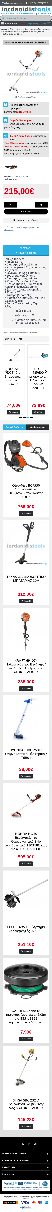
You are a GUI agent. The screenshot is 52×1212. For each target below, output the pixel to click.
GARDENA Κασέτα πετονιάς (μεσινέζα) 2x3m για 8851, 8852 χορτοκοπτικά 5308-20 (26, 1016)
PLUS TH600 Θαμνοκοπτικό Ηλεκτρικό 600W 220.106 (14, 378)
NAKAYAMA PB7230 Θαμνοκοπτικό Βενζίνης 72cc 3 (18, 332)
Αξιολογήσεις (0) (26, 253)
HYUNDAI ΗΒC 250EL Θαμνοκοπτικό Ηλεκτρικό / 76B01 (26, 754)
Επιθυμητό (20, 220)
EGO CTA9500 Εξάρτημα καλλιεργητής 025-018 (26, 929)
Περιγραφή (26, 248)
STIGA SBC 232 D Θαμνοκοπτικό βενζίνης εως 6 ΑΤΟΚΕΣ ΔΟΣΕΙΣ (26, 1104)
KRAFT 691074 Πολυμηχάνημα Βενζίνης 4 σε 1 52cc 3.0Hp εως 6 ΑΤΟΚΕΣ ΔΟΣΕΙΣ (26, 666)
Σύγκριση (34, 220)
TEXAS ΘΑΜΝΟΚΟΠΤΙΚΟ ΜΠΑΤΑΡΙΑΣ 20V (26, 579)
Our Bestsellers (37, 427)
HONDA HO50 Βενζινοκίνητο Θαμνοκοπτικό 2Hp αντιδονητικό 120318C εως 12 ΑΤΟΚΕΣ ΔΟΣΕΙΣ (26, 841)
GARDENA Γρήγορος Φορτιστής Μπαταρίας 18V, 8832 (38, 376)
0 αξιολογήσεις (23, 228)
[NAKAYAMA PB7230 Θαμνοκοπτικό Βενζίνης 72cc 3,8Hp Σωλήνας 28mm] (26, 71)
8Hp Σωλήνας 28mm (33, 332)
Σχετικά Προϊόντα (14, 427)
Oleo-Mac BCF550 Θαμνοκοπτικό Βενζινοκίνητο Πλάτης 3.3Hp (26, 491)
